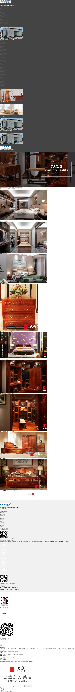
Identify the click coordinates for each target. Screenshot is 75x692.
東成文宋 (2, 59)
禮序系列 (2, 68)
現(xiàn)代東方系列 (4, 84)
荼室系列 (20, 187)
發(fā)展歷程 (2, 13)
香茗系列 (2, 43)
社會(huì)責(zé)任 (3, 23)
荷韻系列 (2, 45)
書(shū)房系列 (15, 187)
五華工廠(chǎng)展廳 (9, 117)
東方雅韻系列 (3, 49)
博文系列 (2, 60)
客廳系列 (2, 187)
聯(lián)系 (18, 151)
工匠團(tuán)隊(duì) (4, 20)
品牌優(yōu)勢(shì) (4, 528)
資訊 (15, 151)
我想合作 (9, 132)
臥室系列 (10, 187)
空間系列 (13, 188)
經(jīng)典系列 (3, 57)
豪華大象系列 (3, 54)
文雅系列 (2, 64)
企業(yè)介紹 (2, 8)
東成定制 (2, 85)
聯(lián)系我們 (28, 4)
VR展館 (15, 117)
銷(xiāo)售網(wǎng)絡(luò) (28, 132)
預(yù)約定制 (2, 88)
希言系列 (2, 67)
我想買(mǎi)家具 (3, 132)
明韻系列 (2, 46)
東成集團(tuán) (7, 4)
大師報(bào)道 (8, 103)
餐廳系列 (6, 187)
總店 (22, 132)
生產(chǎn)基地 (3, 12)
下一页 (45, 494)
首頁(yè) (1, 4)
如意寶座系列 (3, 53)
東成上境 (2, 82)
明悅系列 (2, 47)
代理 (1, 526)
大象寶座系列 (3, 50)
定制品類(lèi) (2, 87)
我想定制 (13, 132)
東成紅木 (2, 40)
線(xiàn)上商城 (3, 658)
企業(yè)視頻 (14, 103)
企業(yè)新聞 (2, 103)
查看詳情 (6, 221)
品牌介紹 (2, 9)
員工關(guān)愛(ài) (4, 26)
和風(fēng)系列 (3, 61)
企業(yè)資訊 (16, 4)
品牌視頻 (2, 16)
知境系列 (2, 66)
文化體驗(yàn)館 (3, 11)
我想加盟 (9, 661)
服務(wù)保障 (3, 19)
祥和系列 (2, 52)
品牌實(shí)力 (3, 6)
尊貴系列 (2, 56)
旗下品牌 (12, 4)
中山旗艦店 (2, 117)
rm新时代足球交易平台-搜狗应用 (7, 691)
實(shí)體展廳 (22, 4)
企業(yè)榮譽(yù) (3, 15)
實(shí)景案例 (3, 70)
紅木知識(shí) (20, 103)
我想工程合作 (18, 132)
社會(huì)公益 (3, 25)
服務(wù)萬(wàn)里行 (4, 22)
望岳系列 (2, 63)
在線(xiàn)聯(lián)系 (4, 529)
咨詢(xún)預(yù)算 (28, 686)
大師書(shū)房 (3, 42)
